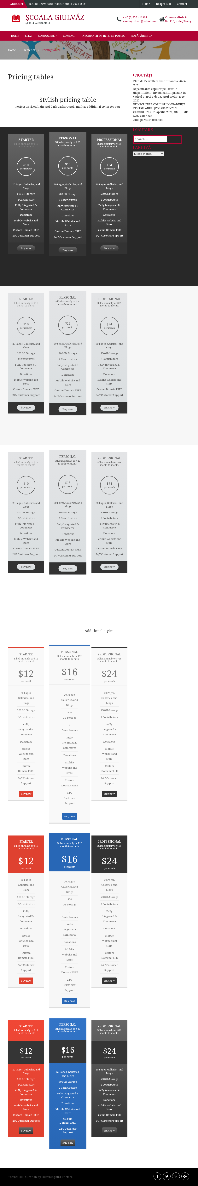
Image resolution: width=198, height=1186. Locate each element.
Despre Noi (163, 4)
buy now (26, 248)
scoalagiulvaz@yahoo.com (140, 21)
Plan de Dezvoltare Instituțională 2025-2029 (56, 4)
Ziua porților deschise (148, 120)
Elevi (28, 35)
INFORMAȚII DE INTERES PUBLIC (103, 35)
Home (146, 4)
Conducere (46, 35)
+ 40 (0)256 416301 (135, 17)
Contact (182, 4)
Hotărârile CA (141, 35)
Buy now (67, 250)
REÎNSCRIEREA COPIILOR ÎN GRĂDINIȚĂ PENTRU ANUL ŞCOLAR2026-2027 (159, 106)
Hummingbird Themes (57, 1177)
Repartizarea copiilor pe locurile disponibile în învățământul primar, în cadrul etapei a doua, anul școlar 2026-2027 (159, 94)
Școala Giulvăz (55, 17)
